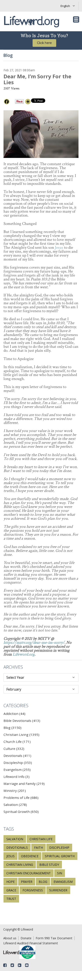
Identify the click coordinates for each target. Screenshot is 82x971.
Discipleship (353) (17, 762)
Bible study (49, 865)
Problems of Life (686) (20, 797)
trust (11, 899)
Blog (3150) (12, 727)
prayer (26, 882)
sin (59, 873)
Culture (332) (13, 748)
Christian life (41, 839)
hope (10, 882)
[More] (28, 101)
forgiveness (33, 890)
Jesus (59, 247)
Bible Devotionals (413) (21, 720)
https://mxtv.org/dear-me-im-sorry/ (34, 642)
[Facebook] (6, 101)
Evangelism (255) (17, 769)
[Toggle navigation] (76, 19)
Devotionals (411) (17, 755)
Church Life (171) (17, 741)
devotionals (17, 847)
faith (38, 847)
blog (43, 882)
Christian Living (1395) (21, 734)
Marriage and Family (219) (24, 783)
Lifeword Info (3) (16, 776)
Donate (26, 938)
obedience (29, 856)
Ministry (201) (14, 790)
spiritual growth (60, 856)
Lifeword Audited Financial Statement (30, 943)
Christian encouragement (28, 873)
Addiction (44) (14, 713)
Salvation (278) (15, 804)
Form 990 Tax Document (54, 938)
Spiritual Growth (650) (21, 811)
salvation (14, 839)
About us (9, 938)
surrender (58, 890)
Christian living (19, 865)
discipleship (59, 847)
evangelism (63, 882)
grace (11, 890)
